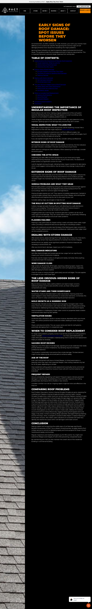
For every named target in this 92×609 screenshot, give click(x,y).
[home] (10, 10)
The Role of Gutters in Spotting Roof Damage (52, 73)
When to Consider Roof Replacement (46, 93)
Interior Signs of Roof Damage (47, 65)
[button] (45, 11)
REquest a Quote (85, 10)
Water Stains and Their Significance (48, 86)
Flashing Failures (42, 75)
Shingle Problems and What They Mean (50, 71)
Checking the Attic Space (45, 67)
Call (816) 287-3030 (83, 6)
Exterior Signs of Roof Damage (44, 69)
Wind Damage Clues (44, 82)
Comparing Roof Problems (43, 101)
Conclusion (38, 103)
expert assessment (68, 129)
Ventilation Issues (43, 90)
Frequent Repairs (42, 99)
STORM (35, 11)
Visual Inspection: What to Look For (48, 63)
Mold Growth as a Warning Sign (47, 88)
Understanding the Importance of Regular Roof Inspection (53, 61)
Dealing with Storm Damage (43, 78)
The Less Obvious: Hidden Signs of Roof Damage (50, 84)
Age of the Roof (42, 97)
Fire (25, 11)
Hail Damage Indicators (45, 80)
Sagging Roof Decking (44, 95)
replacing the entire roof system (52, 336)
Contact (73, 11)
